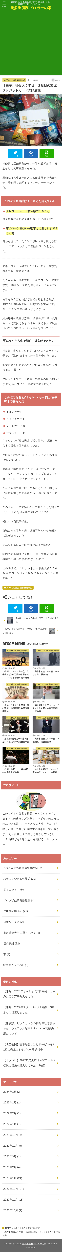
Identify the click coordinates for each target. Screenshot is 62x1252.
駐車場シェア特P (15, 964)
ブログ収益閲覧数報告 (19, 900)
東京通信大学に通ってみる (21, 932)
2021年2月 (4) (12, 1167)
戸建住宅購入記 (15, 911)
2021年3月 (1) (12, 1156)
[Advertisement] (31, 44)
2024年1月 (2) (12, 1091)
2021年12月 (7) (12, 1134)
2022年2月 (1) (12, 1113)
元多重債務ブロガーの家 (31, 8)
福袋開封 (11, 943)
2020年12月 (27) (13, 1188)
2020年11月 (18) (13, 1199)
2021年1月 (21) (12, 1178)
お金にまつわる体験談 (19, 878)
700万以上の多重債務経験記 (14, 80)
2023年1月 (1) (12, 1102)
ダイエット (13, 889)
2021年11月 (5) (12, 1145)
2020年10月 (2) (12, 1210)
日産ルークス (13, 921)
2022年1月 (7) (12, 1123)
